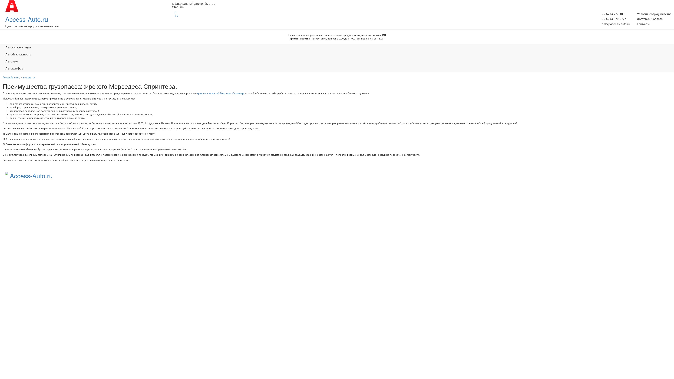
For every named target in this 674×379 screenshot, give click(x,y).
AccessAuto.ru (11, 77)
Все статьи (29, 77)
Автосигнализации (18, 47)
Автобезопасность (18, 54)
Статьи (453, 184)
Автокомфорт (14, 68)
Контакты (643, 24)
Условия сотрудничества (654, 14)
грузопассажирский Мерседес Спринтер (220, 93)
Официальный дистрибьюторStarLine (193, 5)
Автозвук (11, 61)
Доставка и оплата (650, 18)
